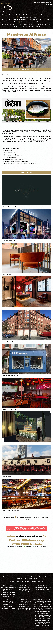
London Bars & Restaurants (42, 615)
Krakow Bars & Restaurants (43, 611)
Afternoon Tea (25, 22)
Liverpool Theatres (24, 589)
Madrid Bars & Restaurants (42, 617)
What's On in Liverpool (24, 591)
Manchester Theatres (26, 24)
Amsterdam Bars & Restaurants (42, 599)
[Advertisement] (26, 561)
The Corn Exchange (36, 140)
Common (21, 88)
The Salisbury (11, 140)
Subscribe (39, 26)
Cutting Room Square (32, 130)
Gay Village (9, 133)
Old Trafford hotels (24, 604)
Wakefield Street (11, 138)
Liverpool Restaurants (24, 585)
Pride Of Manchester (26, 26)
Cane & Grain (42, 87)
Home (4, 15)
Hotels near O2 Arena (24, 603)
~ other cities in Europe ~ (42, 625)
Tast (9, 141)
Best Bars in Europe (42, 585)
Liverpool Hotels (24, 587)
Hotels (15, 26)
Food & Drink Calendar (36, 19)
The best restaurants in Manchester (16, 161)
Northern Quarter (34, 90)
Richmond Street (45, 132)
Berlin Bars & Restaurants (42, 603)
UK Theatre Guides (8, 599)
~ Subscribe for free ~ (8, 596)
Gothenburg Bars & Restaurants (42, 608)
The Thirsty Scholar (24, 138)
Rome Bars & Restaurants (42, 620)
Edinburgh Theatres (8, 604)
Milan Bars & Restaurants (42, 618)
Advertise (49, 4)
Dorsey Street (32, 88)
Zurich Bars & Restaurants (42, 624)
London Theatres (8, 601)
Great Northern (22, 141)
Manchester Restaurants (9, 24)
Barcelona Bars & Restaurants (42, 601)
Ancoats (5, 130)
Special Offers (6, 19)
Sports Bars (36, 22)
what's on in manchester (41, 517)
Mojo (3, 138)
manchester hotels (8, 517)
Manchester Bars (8, 589)
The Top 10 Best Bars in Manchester (19, 15)
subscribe (26, 519)
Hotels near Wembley (24, 601)
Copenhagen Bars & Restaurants (42, 606)
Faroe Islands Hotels (24, 610)
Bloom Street (32, 132)
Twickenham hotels (24, 606)
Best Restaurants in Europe (42, 587)
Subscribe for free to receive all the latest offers (20, 164)
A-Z (35, 17)
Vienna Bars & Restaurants (42, 622)
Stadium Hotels (24, 599)
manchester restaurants (24, 517)
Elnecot (48, 130)
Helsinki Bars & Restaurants (42, 610)
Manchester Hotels (8, 591)
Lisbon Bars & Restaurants (42, 613)
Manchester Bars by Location (42, 15)
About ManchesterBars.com (42, 2)
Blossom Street (14, 130)
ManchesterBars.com (15, 577)
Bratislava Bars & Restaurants (42, 604)
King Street (47, 140)
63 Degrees (11, 88)
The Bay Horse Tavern (26, 87)
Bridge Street (26, 136)
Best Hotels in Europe (42, 589)
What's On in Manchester (43, 24)
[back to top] (50, 572)
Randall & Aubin (43, 136)
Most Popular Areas (25, 17)
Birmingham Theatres (8, 608)
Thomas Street (7, 87)
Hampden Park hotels (24, 608)
